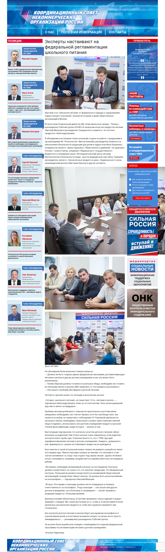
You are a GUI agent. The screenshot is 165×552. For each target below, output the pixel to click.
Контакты (117, 32)
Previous (125, 60)
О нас (49, 32)
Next (159, 60)
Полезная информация (81, 32)
